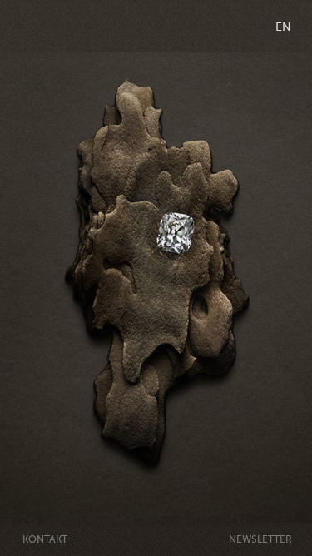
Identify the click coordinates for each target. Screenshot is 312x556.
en (283, 27)
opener (25, 26)
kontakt (44, 539)
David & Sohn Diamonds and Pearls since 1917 (156, 27)
